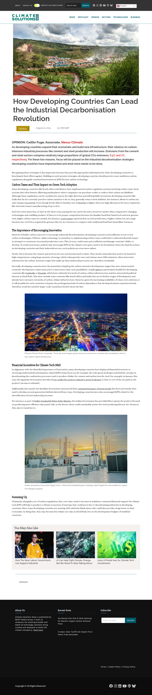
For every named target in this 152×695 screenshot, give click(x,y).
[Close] (90, 329)
